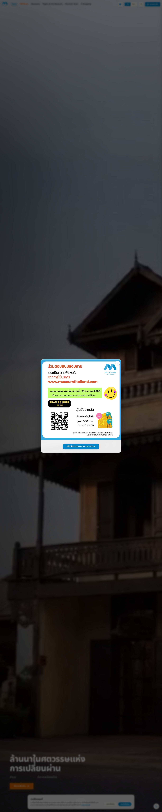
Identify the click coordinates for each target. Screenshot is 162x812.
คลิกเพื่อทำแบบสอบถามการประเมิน (80, 446)
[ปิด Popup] (118, 363)
